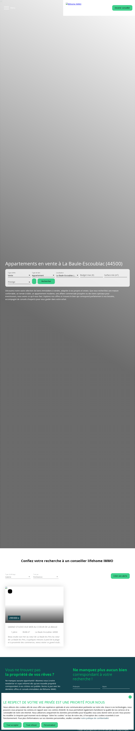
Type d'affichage (10, 574)
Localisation (59, 273)
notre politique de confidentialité (95, 718)
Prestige (11, 282)
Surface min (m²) (111, 275)
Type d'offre (11, 273)
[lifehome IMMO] (82, 8)
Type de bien (36, 273)
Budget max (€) (87, 275)
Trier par (35, 574)
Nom (104, 686)
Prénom (76, 686)
